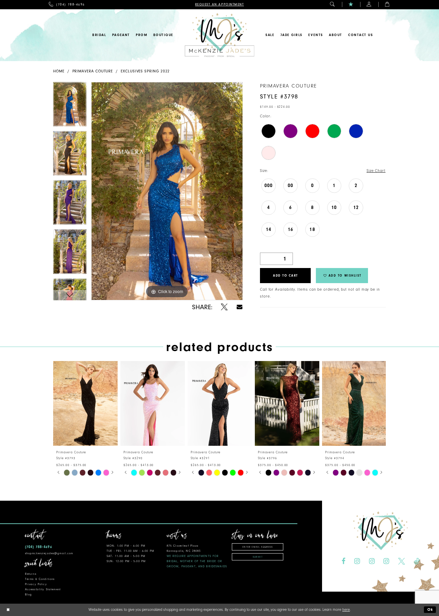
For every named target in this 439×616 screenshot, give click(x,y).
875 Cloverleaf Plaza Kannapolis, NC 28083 (197, 556)
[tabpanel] (69, 106)
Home (58, 71)
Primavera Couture (92, 71)
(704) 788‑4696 (38, 547)
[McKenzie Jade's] (219, 35)
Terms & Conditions (40, 579)
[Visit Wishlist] (351, 4)
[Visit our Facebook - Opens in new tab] (343, 561)
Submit (258, 557)
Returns (30, 574)
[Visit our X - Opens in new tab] (401, 561)
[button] (332, 4)
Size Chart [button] (376, 170)
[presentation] (85, 403)
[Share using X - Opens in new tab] (224, 307)
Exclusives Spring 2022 (145, 71)
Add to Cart (285, 275)
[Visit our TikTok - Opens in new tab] (417, 561)
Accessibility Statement (43, 589)
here (346, 609)
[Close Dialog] (8, 610)
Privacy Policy (36, 584)
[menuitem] (66, 4)
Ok (430, 609)
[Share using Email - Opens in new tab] (239, 307)
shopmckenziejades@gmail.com (49, 553)
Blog (28, 594)
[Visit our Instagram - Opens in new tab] (357, 561)
